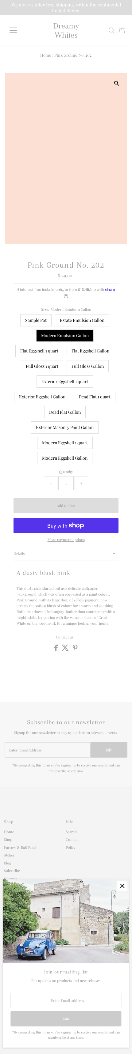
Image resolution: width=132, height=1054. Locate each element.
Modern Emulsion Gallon (65, 335)
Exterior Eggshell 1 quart (64, 381)
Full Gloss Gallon (88, 366)
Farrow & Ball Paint (20, 847)
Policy (71, 847)
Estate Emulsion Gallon (82, 320)
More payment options (66, 539)
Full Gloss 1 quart (42, 366)
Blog (7, 862)
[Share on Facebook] (56, 649)
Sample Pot (36, 320)
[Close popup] (122, 886)
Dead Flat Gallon (65, 412)
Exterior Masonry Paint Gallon (65, 427)
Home (45, 55)
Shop (8, 839)
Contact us (64, 637)
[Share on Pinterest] (75, 649)
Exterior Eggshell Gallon (42, 397)
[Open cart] (122, 30)
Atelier (9, 855)
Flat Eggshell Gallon (90, 351)
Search (71, 831)
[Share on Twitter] (66, 649)
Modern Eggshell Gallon (64, 458)
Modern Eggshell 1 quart (65, 443)
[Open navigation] (20, 30)
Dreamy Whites (66, 30)
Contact (10, 878)
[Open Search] (111, 30)
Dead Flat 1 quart (95, 397)
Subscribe (12, 870)
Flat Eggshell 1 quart (39, 351)
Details (19, 553)
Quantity (66, 471)
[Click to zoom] (117, 83)
